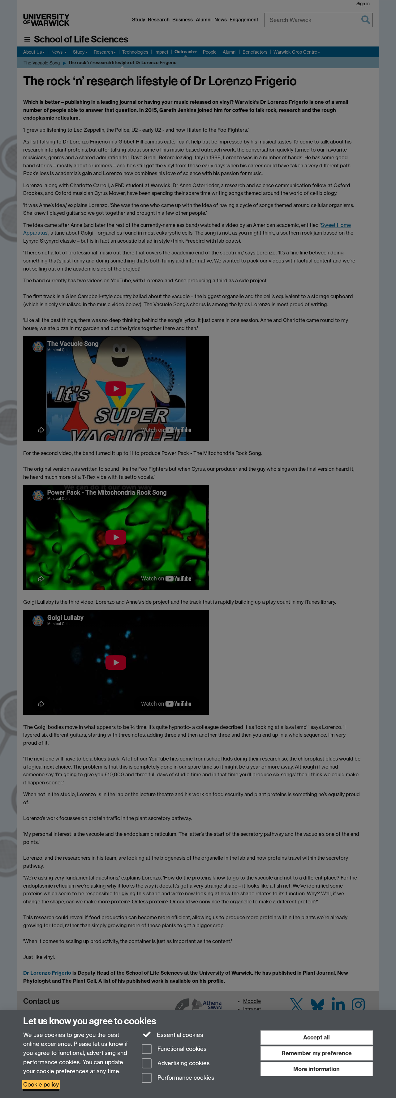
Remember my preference (317, 1053)
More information (316, 1069)
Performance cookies (185, 1078)
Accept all (316, 1037)
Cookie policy (41, 1084)
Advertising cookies (183, 1063)
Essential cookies (179, 1034)
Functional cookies (181, 1048)
